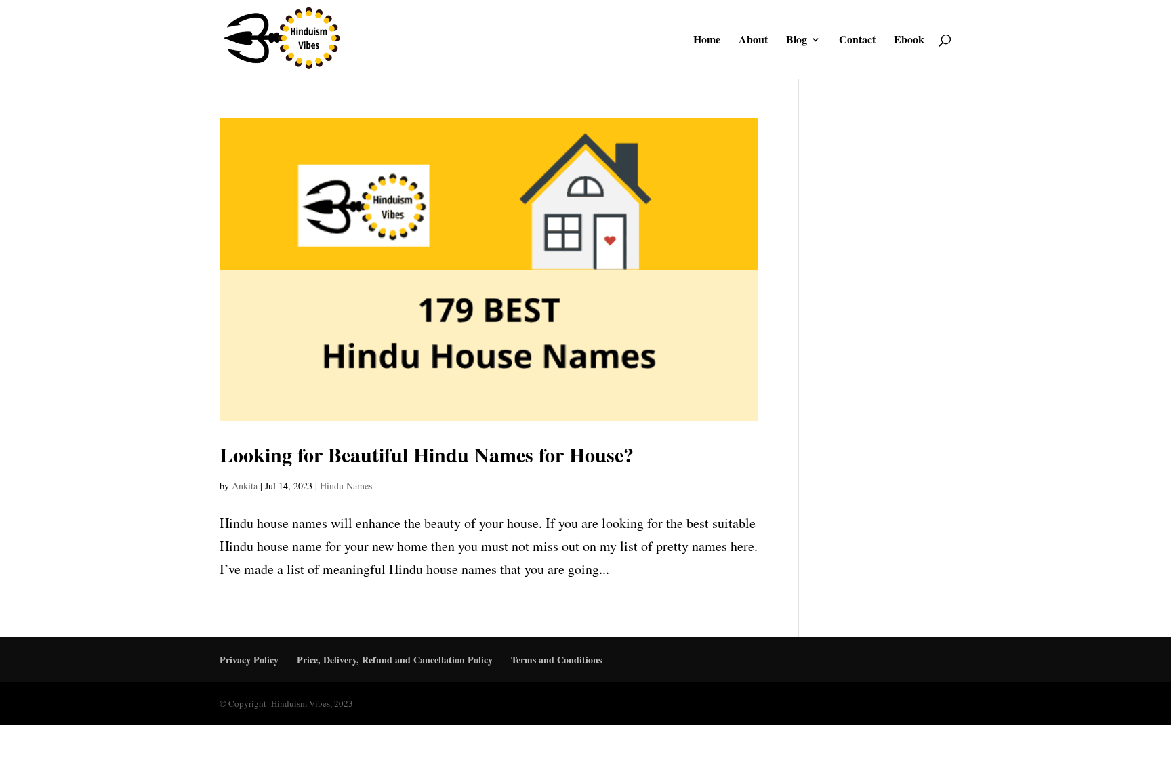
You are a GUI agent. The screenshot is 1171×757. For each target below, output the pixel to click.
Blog (796, 41)
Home (706, 41)
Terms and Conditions (556, 660)
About (753, 41)
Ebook (909, 41)
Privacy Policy (249, 660)
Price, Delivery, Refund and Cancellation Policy (395, 660)
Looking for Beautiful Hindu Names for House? (427, 454)
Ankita (245, 485)
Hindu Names (346, 485)
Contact (857, 41)
